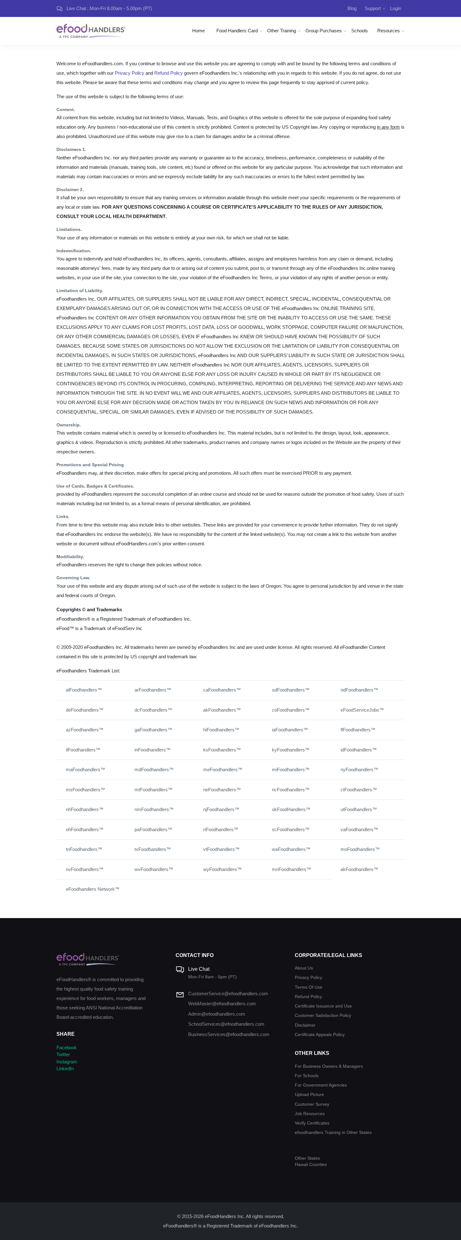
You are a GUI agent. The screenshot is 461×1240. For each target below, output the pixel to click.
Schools (359, 30)
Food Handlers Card (237, 30)
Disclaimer (305, 1025)
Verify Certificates (312, 1123)
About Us (304, 968)
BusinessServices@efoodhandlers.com (228, 1034)
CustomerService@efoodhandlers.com (228, 993)
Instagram (66, 1061)
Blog (352, 8)
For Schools (307, 1075)
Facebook (66, 1047)
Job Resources (310, 1113)
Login (395, 8)
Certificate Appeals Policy (320, 1034)
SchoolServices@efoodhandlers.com (226, 1024)
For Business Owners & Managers (329, 1066)
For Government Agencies (321, 1085)
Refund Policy (168, 73)
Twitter (63, 1054)
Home (198, 30)
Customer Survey (312, 1104)
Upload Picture (309, 1094)
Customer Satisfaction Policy (323, 1015)
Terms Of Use (308, 987)
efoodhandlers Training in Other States (333, 1132)
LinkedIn (65, 1068)
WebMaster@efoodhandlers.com (222, 1003)
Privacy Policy (129, 73)
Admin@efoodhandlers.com (216, 1014)
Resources (388, 30)
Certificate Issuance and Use (323, 1006)
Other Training (281, 30)
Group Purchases (323, 30)
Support (373, 8)
